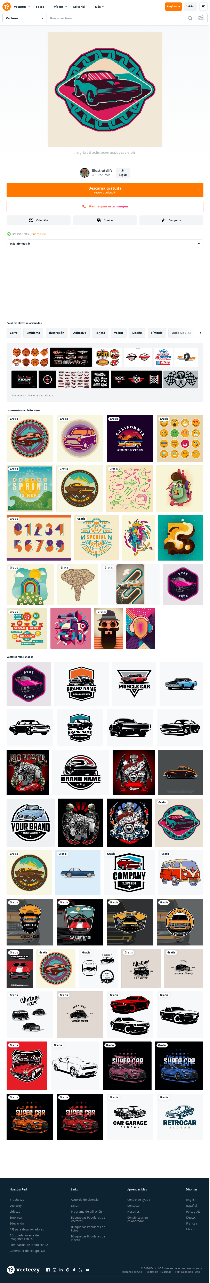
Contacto (131, 1194)
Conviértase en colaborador (135, 1207)
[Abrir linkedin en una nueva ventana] (61, 1258)
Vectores (20, 7)
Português (191, 1200)
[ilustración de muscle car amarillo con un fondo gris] (29, 914)
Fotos (40, 7)
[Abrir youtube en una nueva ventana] (87, 1258)
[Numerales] (38, 536)
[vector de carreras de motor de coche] (28, 766)
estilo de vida (181, 333)
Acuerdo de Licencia (83, 1188)
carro (14, 333)
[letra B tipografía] (178, 536)
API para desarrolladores (26, 1218)
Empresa (15, 1206)
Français (189, 1212)
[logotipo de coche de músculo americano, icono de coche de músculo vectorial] (127, 865)
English (189, 1188)
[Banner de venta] (95, 536)
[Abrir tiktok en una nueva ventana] (74, 1258)
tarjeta (100, 333)
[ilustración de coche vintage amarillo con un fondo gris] (128, 914)
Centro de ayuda (136, 1188)
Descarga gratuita (103, 190)
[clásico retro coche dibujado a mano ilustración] (178, 865)
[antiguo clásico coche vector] (76, 865)
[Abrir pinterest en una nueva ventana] (67, 1258)
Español (189, 1194)
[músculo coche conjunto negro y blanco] (128, 1005)
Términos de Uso (129, 1260)
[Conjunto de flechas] (128, 487)
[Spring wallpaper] (30, 582)
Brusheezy (16, 1188)
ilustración (56, 333)
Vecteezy (15, 1194)
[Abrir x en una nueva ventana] (80, 1258)
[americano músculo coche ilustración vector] (178, 679)
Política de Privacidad (155, 1260)
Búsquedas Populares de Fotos (87, 1217)
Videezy (14, 1200)
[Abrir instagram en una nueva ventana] (54, 1258)
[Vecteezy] (6, 6)
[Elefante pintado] (76, 582)
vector (118, 333)
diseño (137, 333)
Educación (16, 1212)
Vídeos (58, 7)
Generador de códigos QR (27, 1239)
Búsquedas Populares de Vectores (87, 1207)
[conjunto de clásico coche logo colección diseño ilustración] (97, 959)
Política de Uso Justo (184, 1260)
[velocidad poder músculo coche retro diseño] (27, 1055)
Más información (20, 243)
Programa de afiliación (85, 1200)
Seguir (122, 175)
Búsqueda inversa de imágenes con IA (23, 1225)
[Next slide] (193, 333)
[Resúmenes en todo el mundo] (69, 625)
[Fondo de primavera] (29, 487)
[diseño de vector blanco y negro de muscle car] (74, 1055)
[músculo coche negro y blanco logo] (177, 1005)
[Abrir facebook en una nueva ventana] (48, 1258)
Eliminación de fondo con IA (28, 1233)
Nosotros (131, 1200)
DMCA (74, 1194)
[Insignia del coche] (29, 438)
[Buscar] (187, 18)
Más (98, 7)
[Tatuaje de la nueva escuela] (177, 487)
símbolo (157, 333)
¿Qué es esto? (38, 234)
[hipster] (107, 625)
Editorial (79, 7)
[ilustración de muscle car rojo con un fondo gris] (19, 959)
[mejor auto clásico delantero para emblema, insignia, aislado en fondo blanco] (128, 722)
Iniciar (187, 6)
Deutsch (189, 1206)
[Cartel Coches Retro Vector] (128, 582)
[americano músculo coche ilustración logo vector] (132, 679)
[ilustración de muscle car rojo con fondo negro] (79, 914)
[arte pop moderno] (138, 625)
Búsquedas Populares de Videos (87, 1226)
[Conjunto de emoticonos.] (177, 438)
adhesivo (79, 333)
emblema (33, 333)
